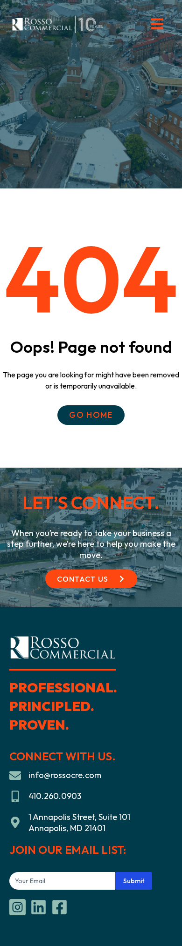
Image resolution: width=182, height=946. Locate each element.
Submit (133, 881)
